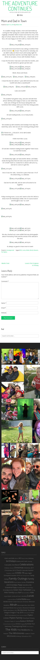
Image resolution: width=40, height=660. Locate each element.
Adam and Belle (9, 558)
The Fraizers (30, 626)
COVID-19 (19, 573)
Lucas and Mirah (12, 599)
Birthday (31, 558)
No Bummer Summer (26, 610)
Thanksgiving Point (19, 626)
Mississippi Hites (22, 605)
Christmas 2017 (29, 568)
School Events (7, 624)
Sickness (13, 624)
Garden (24, 582)
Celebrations (26, 564)
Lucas (24, 250)
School (30, 620)
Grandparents (8, 590)
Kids (32, 592)
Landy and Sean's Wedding (19, 596)
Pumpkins (7, 621)
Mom (29, 605)
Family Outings (18, 578)
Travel (32, 633)
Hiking (33, 590)
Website (3, 313)
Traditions (27, 633)
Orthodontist (27, 612)
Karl (19, 592)
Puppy (11, 621)
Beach (23, 558)
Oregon (7, 612)
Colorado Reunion (27, 570)
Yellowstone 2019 (26, 636)
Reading (18, 621)
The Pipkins (4, 252)
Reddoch (23, 621)
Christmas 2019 (10, 570)
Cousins (8, 573)
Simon (18, 624)
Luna (18, 599)
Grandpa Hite (21, 587)
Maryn (28, 599)
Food (15, 582)
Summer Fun (30, 624)
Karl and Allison (26, 592)
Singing (22, 624)
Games (19, 582)
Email (3, 308)
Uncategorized (10, 250)
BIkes (26, 558)
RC (14, 621)
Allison (16, 558)
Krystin (9, 596)
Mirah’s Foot (5, 263)
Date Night (28, 573)
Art (20, 558)
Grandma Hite (27, 585)
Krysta (5, 596)
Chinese (12, 568)
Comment (5, 281)
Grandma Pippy (11, 587)
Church (18, 570)
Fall (21, 575)
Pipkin (25, 615)
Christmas (18, 567)
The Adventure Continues (20, 5)
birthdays (11, 561)
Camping (29, 561)
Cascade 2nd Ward (12, 565)
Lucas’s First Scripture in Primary (32, 264)
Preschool (26, 618)
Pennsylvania (12, 615)
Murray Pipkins (18, 608)
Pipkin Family (15, 617)
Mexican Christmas (22, 602)
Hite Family (9, 592)
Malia (27, 250)
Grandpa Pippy (29, 587)
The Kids (11, 629)
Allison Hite (19, 25)
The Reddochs (23, 630)
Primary (32, 618)
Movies (11, 608)
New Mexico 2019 (12, 610)
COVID (13, 573)
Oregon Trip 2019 (16, 612)
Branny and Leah (21, 561)
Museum (35, 250)
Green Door (18, 590)
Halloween (27, 590)
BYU (21, 250)
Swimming (8, 626)
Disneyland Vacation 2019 (12, 575)
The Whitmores (16, 633)
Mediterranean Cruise (10, 602)
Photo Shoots (20, 615)
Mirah (31, 250)
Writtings (18, 636)
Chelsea (6, 568)
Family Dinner (26, 575)
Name (3, 303)
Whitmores (11, 636)
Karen (16, 592)
